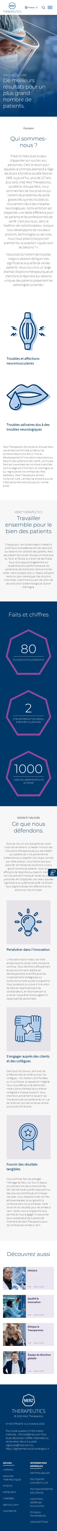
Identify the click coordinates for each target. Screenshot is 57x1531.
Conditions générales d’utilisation (37, 1502)
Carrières (8, 1498)
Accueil (7, 1462)
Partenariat (9, 1492)
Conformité (9, 1510)
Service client (11, 1504)
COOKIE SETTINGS (39, 1521)
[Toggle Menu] (50, 7)
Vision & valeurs (15, 75)
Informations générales (38, 1464)
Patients (7, 1485)
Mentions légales (40, 1472)
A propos (8, 1469)
